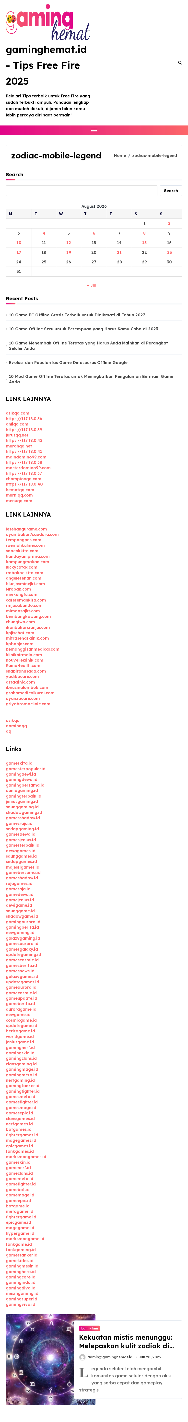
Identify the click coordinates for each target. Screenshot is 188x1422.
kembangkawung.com (28, 616)
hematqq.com (20, 489)
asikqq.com (17, 413)
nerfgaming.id (20, 1080)
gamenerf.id (18, 1167)
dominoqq (16, 725)
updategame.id (21, 1025)
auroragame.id (21, 1009)
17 (19, 252)
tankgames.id (20, 1151)
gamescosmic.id (22, 959)
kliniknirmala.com (24, 654)
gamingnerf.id (20, 1047)
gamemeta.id (19, 1178)
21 (119, 252)
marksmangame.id (25, 1238)
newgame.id (18, 1014)
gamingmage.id (22, 1069)
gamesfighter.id (22, 1102)
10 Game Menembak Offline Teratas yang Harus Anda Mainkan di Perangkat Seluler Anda (88, 346)
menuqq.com (19, 500)
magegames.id (21, 1140)
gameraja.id (18, 888)
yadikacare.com (22, 676)
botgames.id (19, 1129)
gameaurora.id (21, 987)
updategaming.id (23, 954)
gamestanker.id (21, 1255)
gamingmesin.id (22, 1266)
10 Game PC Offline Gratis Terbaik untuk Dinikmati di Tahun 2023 (77, 314)
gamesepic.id (19, 1113)
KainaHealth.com (23, 665)
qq (8, 731)
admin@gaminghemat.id (109, 1357)
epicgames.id (19, 1145)
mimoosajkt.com (23, 610)
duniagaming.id (22, 790)
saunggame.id (20, 910)
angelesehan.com (23, 578)
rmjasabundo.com (24, 605)
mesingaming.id (22, 1293)
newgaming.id (20, 932)
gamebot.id (18, 1189)
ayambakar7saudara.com (32, 534)
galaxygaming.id (23, 938)
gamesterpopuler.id (26, 768)
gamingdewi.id (21, 774)
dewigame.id (19, 905)
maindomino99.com (26, 457)
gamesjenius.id (21, 839)
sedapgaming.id (22, 828)
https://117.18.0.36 (24, 418)
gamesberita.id (21, 965)
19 (68, 252)
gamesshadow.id (23, 817)
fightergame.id (21, 1216)
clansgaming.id (21, 1063)
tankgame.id (19, 1244)
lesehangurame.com (26, 529)
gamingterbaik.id (23, 796)
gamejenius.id (20, 899)
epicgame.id (18, 1222)
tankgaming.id (21, 1249)
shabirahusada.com (26, 671)
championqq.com (23, 478)
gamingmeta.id (21, 1074)
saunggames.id (21, 856)
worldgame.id (20, 1036)
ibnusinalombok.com (27, 687)
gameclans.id (19, 1173)
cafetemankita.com (26, 600)
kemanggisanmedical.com (32, 649)
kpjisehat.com (20, 632)
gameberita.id (20, 1003)
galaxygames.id (22, 976)
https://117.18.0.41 (24, 451)
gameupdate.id (21, 998)
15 (144, 242)
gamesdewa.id (20, 834)
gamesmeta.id (20, 1096)
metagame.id (19, 1211)
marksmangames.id (26, 1156)
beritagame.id (20, 1030)
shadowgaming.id (24, 812)
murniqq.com (19, 495)
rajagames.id (19, 883)
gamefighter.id (21, 1184)
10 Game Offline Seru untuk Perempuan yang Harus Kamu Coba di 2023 (83, 328)
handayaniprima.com (28, 556)
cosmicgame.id (21, 1020)
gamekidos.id (20, 1260)
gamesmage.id (21, 1107)
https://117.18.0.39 (24, 429)
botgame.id (18, 1206)
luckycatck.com (21, 567)
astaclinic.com (20, 682)
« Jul (91, 285)
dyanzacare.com (23, 698)
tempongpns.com (23, 539)
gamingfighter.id (23, 1091)
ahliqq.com (17, 424)
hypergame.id (20, 1233)
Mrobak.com (18, 589)
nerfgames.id (19, 1123)
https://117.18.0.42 (24, 440)
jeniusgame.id (20, 1041)
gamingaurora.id (23, 921)
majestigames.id (22, 867)
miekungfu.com (21, 594)
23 (169, 252)
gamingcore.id (20, 1277)
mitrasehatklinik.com (27, 638)
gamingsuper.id (21, 1299)
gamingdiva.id (20, 1288)
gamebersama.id (23, 872)
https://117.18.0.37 (24, 473)
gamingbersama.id (25, 785)
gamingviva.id (20, 1304)
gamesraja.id (19, 823)
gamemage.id (20, 1195)
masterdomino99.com (28, 467)
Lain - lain (89, 1328)
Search (14, 174)
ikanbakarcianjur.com (28, 627)
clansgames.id (20, 1118)
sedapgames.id (21, 861)
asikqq (13, 720)
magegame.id (20, 1227)
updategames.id (22, 981)
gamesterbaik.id (22, 845)
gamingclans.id (21, 1058)
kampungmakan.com (27, 561)
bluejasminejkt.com (25, 583)
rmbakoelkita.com (24, 572)
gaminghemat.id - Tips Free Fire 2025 (46, 65)
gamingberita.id (22, 927)
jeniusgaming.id (22, 801)
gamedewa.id (20, 894)
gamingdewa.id (21, 779)
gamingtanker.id (22, 1085)
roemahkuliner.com (25, 545)
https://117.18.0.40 (24, 484)
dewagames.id (20, 850)
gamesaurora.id (22, 943)
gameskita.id (19, 763)
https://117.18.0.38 (24, 462)
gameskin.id (18, 1162)
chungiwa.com (20, 621)
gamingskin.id (20, 1052)
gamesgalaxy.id (22, 949)
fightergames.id (22, 1134)
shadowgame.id (22, 916)
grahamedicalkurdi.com (30, 692)
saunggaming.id (22, 806)
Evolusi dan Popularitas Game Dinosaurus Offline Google (68, 362)
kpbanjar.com (20, 643)
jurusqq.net (17, 435)
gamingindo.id (20, 1282)
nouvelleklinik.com (24, 660)
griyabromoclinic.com (28, 703)
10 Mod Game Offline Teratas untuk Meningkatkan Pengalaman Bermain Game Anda (91, 379)
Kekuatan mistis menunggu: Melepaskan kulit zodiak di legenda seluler (125, 1346)
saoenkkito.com (22, 550)
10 (18, 242)
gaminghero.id (21, 1271)
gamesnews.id (20, 970)
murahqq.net (19, 446)
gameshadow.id (22, 877)
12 (68, 242)
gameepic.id (18, 1200)
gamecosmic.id (21, 992)
